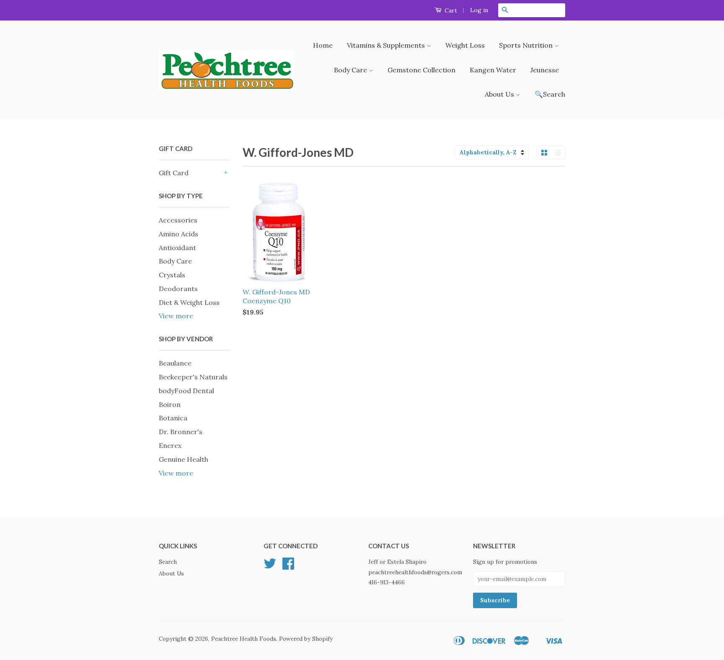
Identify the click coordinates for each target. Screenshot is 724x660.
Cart (450, 10)
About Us (500, 94)
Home (323, 45)
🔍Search (550, 94)
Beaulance (175, 363)
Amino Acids (178, 234)
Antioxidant (177, 247)
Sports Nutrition (526, 45)
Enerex (170, 445)
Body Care (351, 70)
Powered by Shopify (306, 638)
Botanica (173, 418)
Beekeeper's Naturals (193, 377)
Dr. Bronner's (180, 431)
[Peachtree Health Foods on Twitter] (270, 566)
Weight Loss (465, 45)
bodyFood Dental (186, 390)
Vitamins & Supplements (387, 45)
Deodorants (178, 288)
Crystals (172, 275)
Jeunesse (544, 70)
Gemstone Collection (421, 70)
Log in (479, 10)
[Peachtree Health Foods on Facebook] (288, 566)
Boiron (170, 404)
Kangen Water (493, 70)
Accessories (178, 220)
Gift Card (174, 173)
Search (168, 561)
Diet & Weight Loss (189, 302)
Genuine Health (183, 459)
